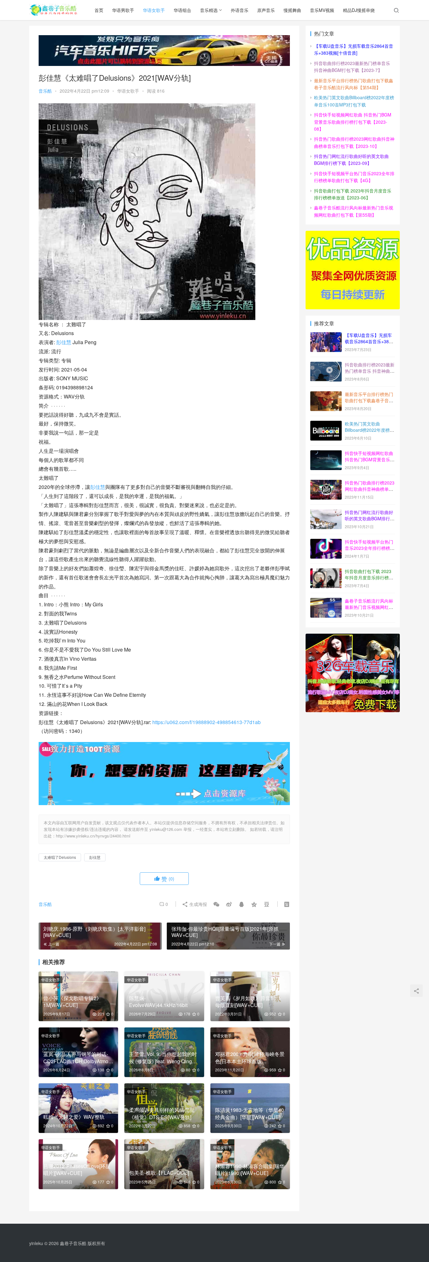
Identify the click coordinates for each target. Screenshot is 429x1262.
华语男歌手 (123, 10)
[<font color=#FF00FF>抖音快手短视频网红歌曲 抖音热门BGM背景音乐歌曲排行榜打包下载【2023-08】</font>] (326, 454)
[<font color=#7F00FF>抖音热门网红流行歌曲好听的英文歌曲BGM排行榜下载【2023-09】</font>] (326, 513)
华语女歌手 (154, 10)
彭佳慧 (63, 342)
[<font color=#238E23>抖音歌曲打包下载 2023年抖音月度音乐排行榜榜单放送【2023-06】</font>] (326, 572)
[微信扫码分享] (216, 904)
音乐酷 (45, 91)
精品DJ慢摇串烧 (359, 10)
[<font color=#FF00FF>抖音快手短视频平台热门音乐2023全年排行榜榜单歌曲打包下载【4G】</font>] (326, 542)
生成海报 (197, 904)
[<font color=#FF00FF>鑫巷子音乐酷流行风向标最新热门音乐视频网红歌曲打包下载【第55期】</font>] (326, 601)
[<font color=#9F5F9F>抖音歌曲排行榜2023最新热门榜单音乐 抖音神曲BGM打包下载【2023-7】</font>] (326, 365)
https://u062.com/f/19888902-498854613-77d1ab (206, 722)
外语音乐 (239, 10)
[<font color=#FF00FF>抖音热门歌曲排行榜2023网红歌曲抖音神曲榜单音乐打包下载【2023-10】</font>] (326, 483)
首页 (99, 10)
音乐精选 (209, 10)
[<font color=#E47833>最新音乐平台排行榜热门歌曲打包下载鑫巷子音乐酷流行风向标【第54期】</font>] (326, 395)
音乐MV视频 (322, 10)
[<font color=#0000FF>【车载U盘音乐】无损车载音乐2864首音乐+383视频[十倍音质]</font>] (326, 336)
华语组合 (182, 10)
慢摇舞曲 (292, 10)
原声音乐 (266, 10)
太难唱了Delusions (60, 857)
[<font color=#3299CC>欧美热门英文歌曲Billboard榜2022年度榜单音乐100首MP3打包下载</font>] (326, 424)
